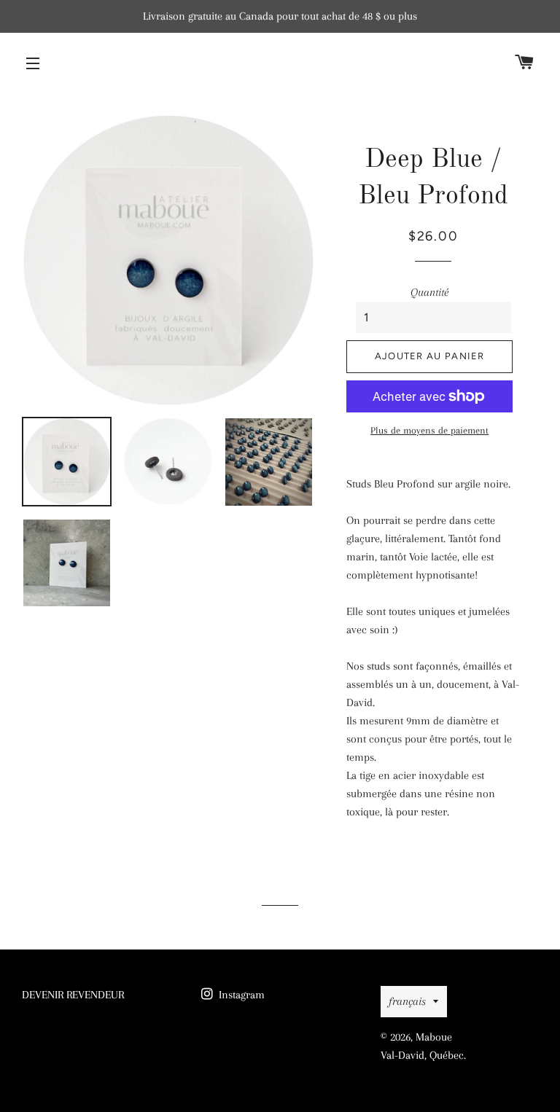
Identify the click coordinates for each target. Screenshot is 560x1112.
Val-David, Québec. (423, 1055)
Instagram (240, 994)
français (407, 1001)
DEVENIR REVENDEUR (73, 994)
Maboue (434, 1037)
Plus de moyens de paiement (429, 430)
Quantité (429, 292)
